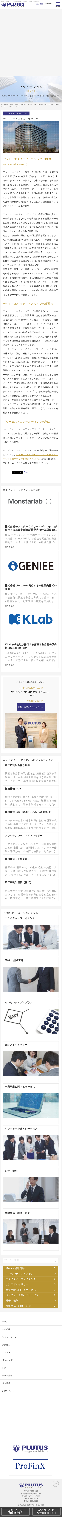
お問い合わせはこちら (33, 707)
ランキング (7, 1360)
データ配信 (7, 1375)
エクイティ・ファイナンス (16, 113)
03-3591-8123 (26, 692)
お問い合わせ (8, 1391)
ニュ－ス (6, 1352)
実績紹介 (6, 1345)
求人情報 (6, 1383)
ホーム (5, 1322)
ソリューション (9, 1337)
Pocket (26, 472)
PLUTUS (13, 5)
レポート (6, 1368)
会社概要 (6, 1329)
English (39, 4)
